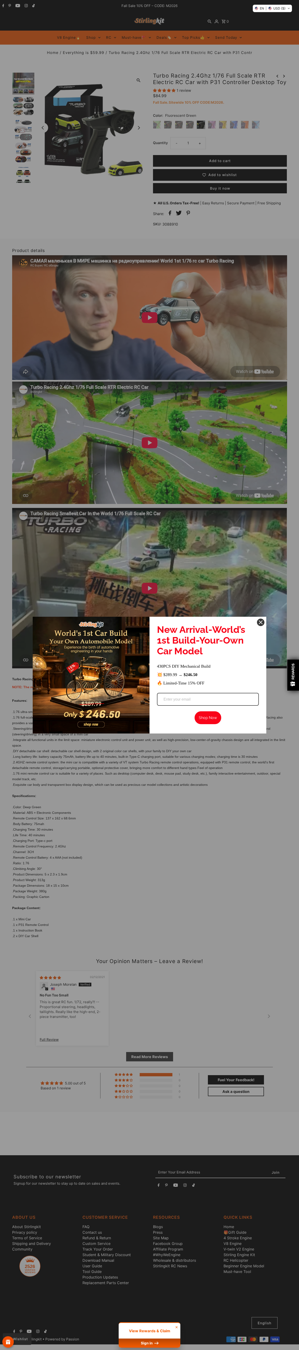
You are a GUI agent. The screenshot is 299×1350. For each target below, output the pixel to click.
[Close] (260, 622)
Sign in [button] (147, 1343)
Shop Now (208, 718)
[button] (272, 8)
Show (8, 1342)
